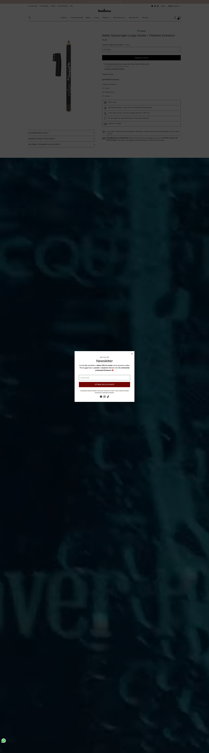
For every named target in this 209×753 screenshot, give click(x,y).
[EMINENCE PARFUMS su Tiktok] (108, 397)
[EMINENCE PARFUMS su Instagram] (104, 397)
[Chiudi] (132, 353)
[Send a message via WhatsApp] (3, 740)
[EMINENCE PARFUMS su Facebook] (101, 397)
